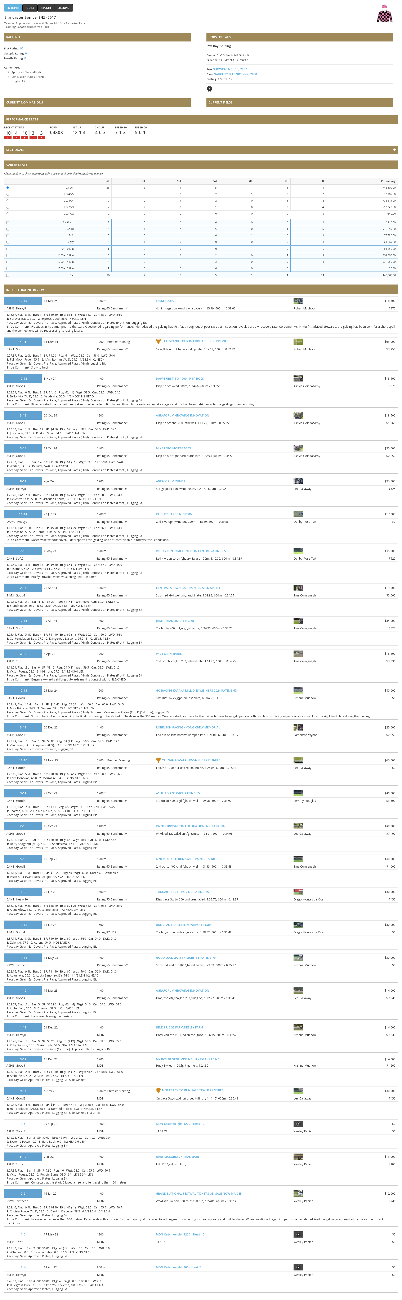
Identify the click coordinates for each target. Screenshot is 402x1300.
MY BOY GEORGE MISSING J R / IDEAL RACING (188, 1059)
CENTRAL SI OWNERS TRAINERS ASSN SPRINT (188, 588)
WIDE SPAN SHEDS (169, 654)
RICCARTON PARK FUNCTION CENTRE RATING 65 (191, 551)
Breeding (64, 8)
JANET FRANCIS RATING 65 (175, 621)
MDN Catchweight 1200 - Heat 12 (180, 1124)
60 (21, 48)
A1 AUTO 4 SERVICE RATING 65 (178, 793)
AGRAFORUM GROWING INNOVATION (182, 415)
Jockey (30, 8)
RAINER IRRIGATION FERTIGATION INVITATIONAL (191, 826)
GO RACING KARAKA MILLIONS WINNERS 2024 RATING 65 (196, 690)
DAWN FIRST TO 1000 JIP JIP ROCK (180, 378)
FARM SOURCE (166, 301)
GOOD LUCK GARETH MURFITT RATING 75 (186, 958)
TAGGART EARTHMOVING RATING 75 (182, 892)
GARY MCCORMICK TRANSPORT (178, 1157)
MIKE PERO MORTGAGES (173, 448)
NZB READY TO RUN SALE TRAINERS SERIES (186, 859)
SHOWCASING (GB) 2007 (230, 69)
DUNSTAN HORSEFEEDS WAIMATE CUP (183, 925)
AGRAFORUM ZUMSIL (171, 481)
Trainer (46, 8)
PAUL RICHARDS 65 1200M (174, 514)
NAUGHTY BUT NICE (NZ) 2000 (235, 74)
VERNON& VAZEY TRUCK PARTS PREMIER (191, 760)
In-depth (13, 8)
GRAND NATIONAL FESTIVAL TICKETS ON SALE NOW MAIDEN (199, 1193)
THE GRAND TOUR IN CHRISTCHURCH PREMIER (195, 341)
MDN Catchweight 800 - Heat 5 (178, 1267)
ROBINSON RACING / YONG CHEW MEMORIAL (188, 727)
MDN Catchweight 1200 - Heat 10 (180, 1234)
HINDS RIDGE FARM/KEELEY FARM (179, 1027)
